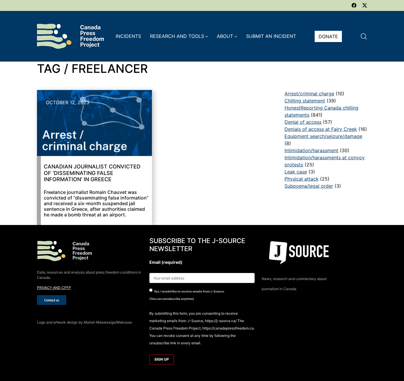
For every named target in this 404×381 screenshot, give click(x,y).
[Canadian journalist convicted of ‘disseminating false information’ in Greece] (94, 123)
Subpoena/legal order (309, 186)
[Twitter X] (364, 5)
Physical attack (302, 179)
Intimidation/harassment (311, 150)
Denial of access (303, 122)
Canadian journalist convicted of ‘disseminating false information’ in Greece (92, 172)
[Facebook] (354, 5)
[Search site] (364, 36)
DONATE (328, 36)
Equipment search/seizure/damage (323, 136)
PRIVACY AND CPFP (54, 287)
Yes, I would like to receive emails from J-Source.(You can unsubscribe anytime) (187, 295)
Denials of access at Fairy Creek (321, 129)
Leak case (296, 172)
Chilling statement (305, 101)
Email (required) (165, 262)
